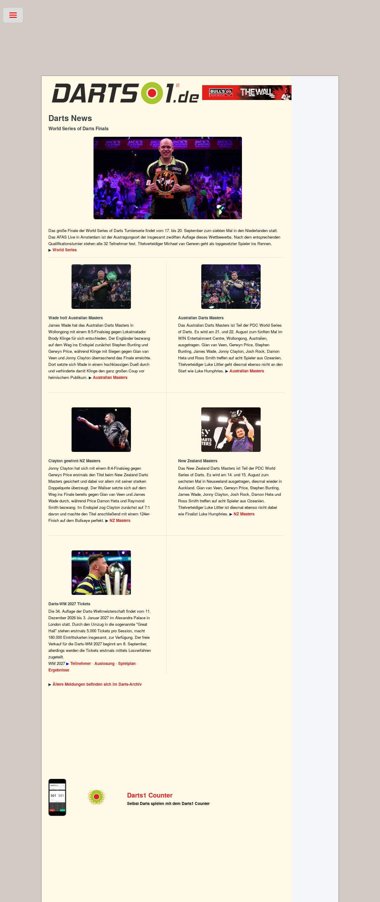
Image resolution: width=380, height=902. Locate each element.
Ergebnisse (58, 670)
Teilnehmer (80, 663)
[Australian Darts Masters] (101, 286)
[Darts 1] (125, 107)
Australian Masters (110, 377)
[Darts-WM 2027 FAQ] (101, 572)
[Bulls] (256, 98)
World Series (65, 250)
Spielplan (127, 663)
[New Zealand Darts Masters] (101, 429)
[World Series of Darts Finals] (168, 178)
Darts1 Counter (149, 795)
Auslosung (104, 663)
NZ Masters (120, 520)
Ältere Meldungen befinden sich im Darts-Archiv (97, 684)
